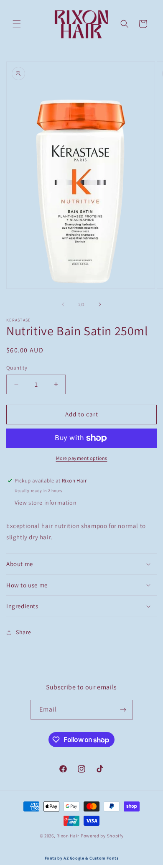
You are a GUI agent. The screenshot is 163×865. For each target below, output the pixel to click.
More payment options (81, 458)
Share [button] (23, 632)
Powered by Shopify (102, 836)
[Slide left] (63, 304)
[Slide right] (100, 304)
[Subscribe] (123, 710)
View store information (45, 502)
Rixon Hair (67, 836)
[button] (17, 24)
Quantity (16, 367)
